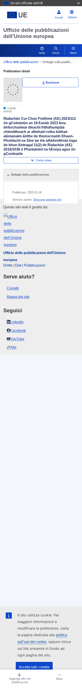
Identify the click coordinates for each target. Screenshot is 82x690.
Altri (13, 347)
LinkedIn (17, 322)
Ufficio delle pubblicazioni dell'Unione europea (36, 33)
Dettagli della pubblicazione (30, 174)
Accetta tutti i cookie (34, 667)
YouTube (17, 339)
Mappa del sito (18, 297)
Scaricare (52, 82)
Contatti (13, 288)
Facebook (18, 330)
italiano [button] (72, 17)
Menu (73, 52)
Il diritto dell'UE (9, 110)
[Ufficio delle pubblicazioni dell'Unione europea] (17, 15)
